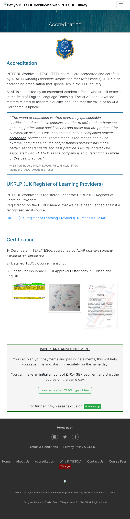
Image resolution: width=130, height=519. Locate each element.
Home (6, 461)
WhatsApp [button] (94, 406)
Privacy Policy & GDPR (79, 447)
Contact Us (95, 461)
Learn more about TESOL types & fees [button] (65, 390)
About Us (22, 461)
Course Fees (118, 461)
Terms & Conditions (43, 447)
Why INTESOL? (71, 461)
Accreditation (44, 461)
